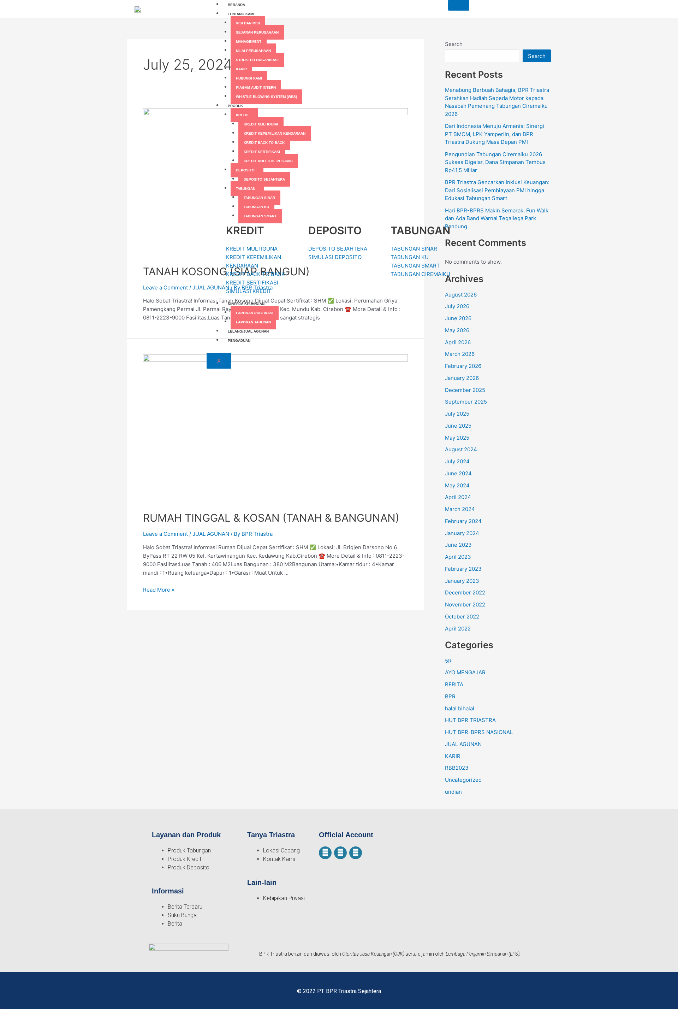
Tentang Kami (241, 14)
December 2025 (465, 390)
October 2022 (462, 616)
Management (248, 41)
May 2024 (457, 485)
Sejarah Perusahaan (257, 32)
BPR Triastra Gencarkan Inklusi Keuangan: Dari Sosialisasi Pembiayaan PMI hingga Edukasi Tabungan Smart (497, 190)
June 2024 (458, 473)
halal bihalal (459, 708)
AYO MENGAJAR (465, 672)
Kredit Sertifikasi (262, 152)
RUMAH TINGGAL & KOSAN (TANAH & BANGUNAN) (271, 517)
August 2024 (461, 449)
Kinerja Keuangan (246, 304)
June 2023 (458, 544)
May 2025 (457, 437)
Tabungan (245, 188)
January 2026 (462, 378)
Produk (235, 106)
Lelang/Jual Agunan (248, 331)
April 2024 (458, 497)
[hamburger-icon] (458, 5)
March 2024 (460, 509)
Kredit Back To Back (264, 143)
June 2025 (458, 425)
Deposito (245, 170)
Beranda (236, 5)
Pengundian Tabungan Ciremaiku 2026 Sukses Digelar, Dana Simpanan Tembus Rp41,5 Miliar (495, 162)
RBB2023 (457, 767)
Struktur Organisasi (257, 60)
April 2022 (458, 628)
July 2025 (457, 413)
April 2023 (458, 556)
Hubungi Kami (249, 78)
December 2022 (465, 592)
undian (453, 791)
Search (537, 56)
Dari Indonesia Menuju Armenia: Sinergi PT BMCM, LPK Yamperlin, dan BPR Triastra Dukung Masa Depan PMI (494, 134)
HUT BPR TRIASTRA (470, 720)
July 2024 (457, 461)
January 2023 (462, 580)
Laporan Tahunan (253, 322)
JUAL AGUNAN (210, 287)
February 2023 (463, 568)
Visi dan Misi (248, 23)
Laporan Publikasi (254, 313)
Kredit (242, 115)
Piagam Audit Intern (256, 87)
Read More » (158, 589)
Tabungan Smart (260, 216)
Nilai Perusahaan (253, 51)
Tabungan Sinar (259, 198)
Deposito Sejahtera (264, 179)
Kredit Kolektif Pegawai (268, 161)
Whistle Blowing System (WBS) (266, 97)
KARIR (452, 756)
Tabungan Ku (256, 207)
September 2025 (466, 401)
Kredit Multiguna (261, 124)
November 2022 (465, 604)
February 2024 (463, 521)
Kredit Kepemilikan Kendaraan (274, 133)
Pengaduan (239, 340)
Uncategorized (463, 779)
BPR (450, 696)
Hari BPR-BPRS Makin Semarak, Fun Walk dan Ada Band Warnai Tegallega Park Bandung (496, 218)
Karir (241, 69)
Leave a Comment (165, 287)
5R (448, 660)
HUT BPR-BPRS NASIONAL (479, 732)
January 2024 (462, 533)
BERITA (454, 684)
